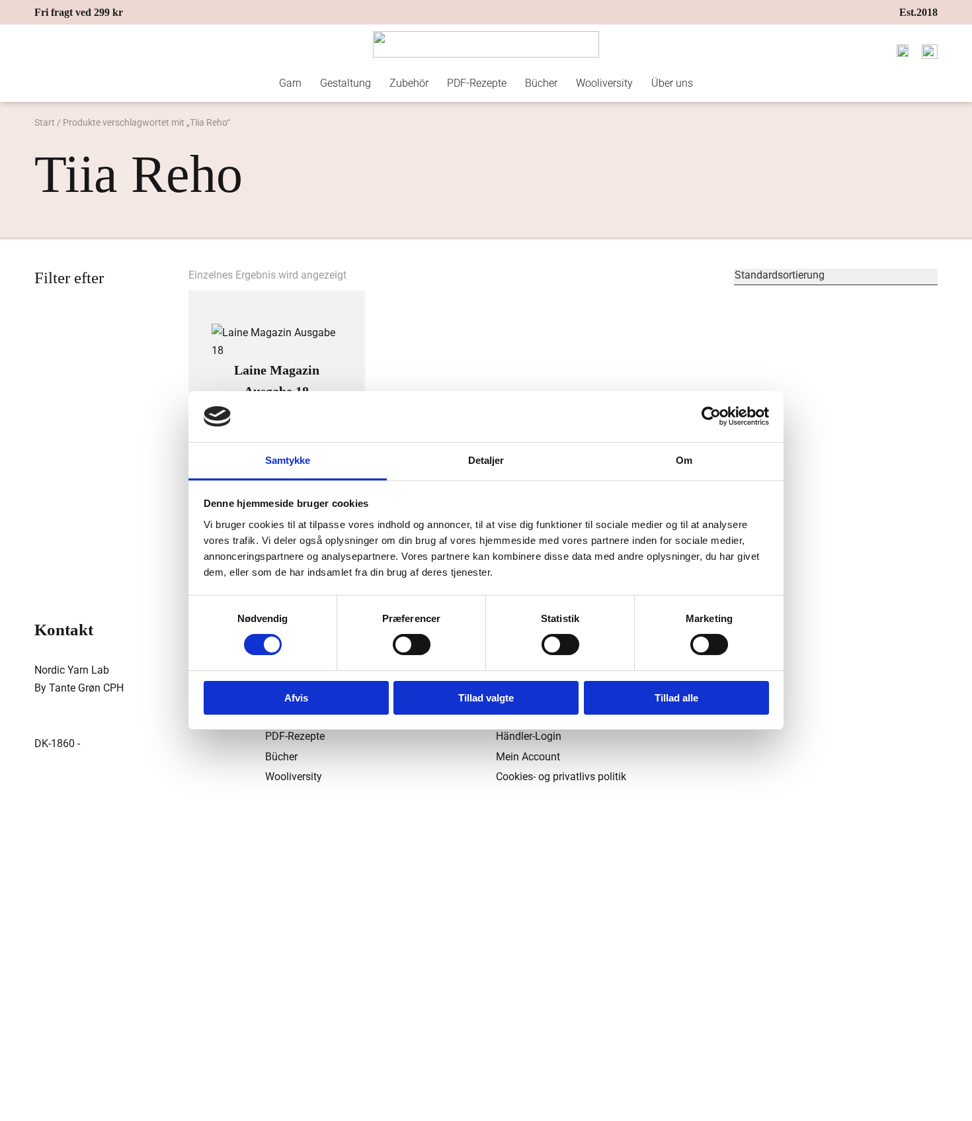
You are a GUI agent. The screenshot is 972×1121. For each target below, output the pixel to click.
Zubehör (408, 83)
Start (44, 122)
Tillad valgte (486, 697)
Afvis (296, 697)
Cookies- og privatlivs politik (561, 776)
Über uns (672, 83)
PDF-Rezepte (476, 83)
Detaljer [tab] (486, 460)
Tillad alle (676, 697)
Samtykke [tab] (288, 460)
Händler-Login (528, 736)
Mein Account (528, 756)
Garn (290, 83)
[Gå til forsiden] (486, 44)
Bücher (541, 83)
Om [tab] (684, 460)
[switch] (411, 644)
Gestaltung (345, 83)
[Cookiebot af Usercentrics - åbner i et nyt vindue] (711, 416)
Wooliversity (604, 83)
